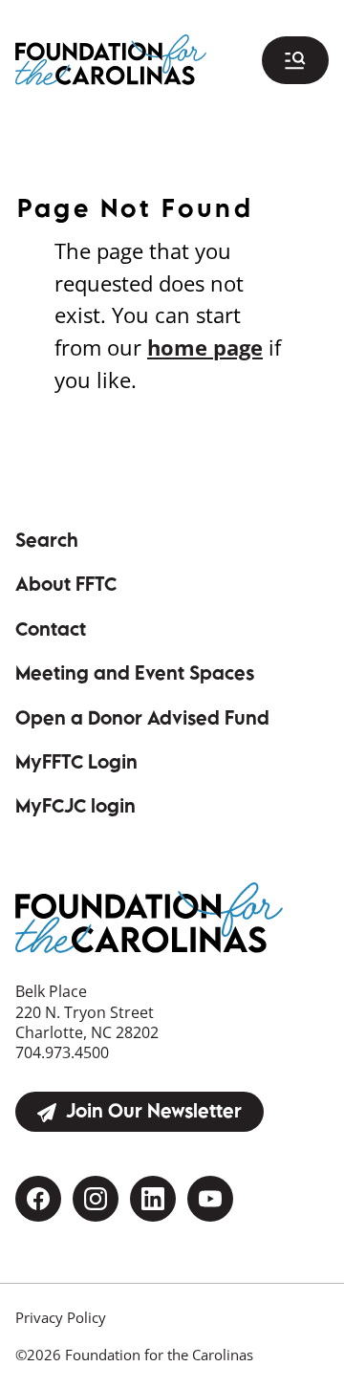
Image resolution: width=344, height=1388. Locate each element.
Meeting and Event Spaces (134, 675)
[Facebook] (38, 1199)
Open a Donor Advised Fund (142, 720)
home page (205, 347)
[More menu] (295, 60)
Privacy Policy (60, 1317)
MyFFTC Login (124, 764)
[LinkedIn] (153, 1199)
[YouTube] (210, 1199)
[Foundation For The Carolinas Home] (110, 59)
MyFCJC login (124, 808)
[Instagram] (95, 1199)
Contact (50, 631)
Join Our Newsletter (154, 1113)
